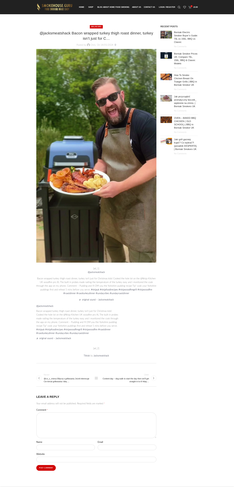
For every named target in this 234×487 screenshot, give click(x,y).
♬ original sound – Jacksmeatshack (96, 300)
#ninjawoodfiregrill (128, 290)
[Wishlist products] (184, 7)
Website (40, 454)
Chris (93, 45)
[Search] (179, 7)
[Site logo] (55, 7)
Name (39, 442)
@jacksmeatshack (96, 272)
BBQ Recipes (96, 27)
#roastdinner (69, 293)
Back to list (96, 378)
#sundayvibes (102, 293)
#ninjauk (95, 290)
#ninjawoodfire (145, 290)
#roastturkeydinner (86, 293)
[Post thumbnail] (166, 39)
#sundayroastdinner (119, 293)
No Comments (180, 47)
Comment (42, 410)
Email (100, 442)
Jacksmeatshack (101, 356)
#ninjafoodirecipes (109, 290)
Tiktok (87, 356)
